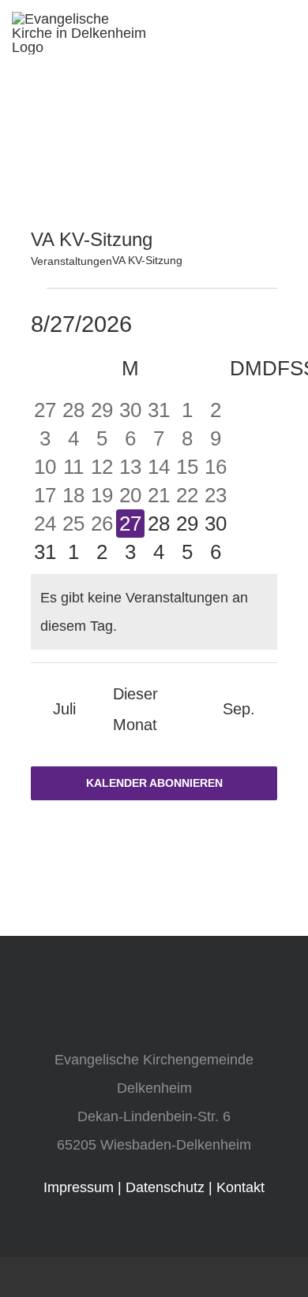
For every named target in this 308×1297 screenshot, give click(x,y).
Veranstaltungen (71, 261)
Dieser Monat (135, 709)
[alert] (154, 612)
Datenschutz (165, 1187)
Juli (64, 708)
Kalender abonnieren (154, 783)
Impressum (78, 1187)
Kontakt (240, 1187)
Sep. (239, 708)
